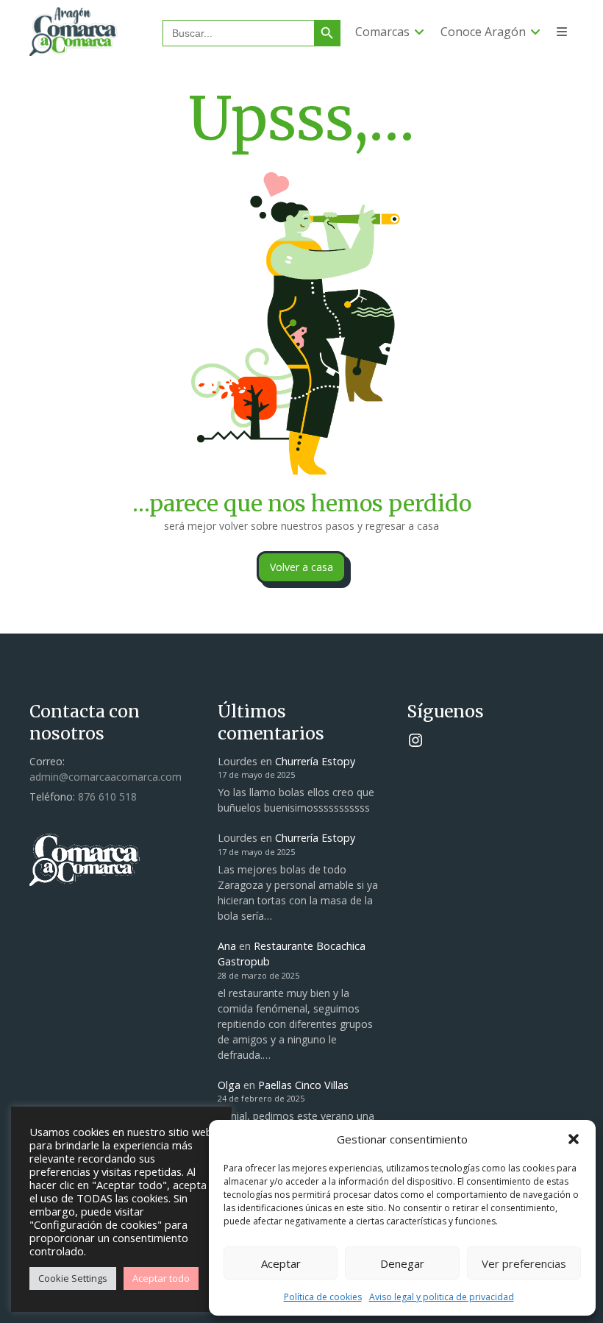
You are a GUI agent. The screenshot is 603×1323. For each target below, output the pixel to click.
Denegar (402, 1263)
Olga (229, 1085)
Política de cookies (323, 1297)
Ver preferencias (524, 1263)
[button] (573, 1139)
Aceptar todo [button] (161, 1278)
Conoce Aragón (483, 32)
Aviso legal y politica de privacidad (441, 1297)
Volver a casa (301, 567)
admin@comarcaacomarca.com (105, 777)
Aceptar (281, 1263)
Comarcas (382, 32)
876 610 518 (107, 797)
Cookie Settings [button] (72, 1278)
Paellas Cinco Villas (303, 1085)
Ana (227, 946)
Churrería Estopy (315, 761)
